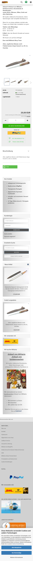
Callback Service (5, 440)
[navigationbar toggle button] (30, 2)
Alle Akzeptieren (16, 547)
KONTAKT (19, 411)
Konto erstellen (8, 234)
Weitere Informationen (16, 557)
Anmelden (16, 230)
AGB (2, 453)
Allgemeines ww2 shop (7, 437)
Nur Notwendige (16, 553)
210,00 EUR (16, 294)
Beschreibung (8, 151)
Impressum (4, 434)
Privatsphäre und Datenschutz (9, 459)
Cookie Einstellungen (6, 461)
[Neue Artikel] (28, 265)
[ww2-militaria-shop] (4, 2)
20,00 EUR (16, 330)
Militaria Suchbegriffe (7, 446)
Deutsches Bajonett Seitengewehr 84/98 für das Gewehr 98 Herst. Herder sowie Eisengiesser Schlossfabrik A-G (16, 288)
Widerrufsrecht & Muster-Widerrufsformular (12, 450)
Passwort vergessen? (9, 236)
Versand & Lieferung (6, 443)
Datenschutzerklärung (18, 544)
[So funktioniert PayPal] (16, 477)
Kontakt (3, 431)
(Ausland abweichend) (21, 94)
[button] (30, 82)
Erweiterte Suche (16, 256)
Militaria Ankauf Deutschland (8, 456)
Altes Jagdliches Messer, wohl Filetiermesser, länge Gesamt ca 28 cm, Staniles (16, 324)
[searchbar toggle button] (21, 2)
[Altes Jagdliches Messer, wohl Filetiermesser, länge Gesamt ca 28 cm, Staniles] (16, 64)
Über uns (3, 428)
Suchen (16, 252)
